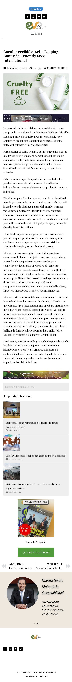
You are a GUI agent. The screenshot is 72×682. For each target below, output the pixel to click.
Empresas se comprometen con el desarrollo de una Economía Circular (32, 424)
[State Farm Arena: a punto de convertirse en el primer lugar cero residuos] (11, 471)
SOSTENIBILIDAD (57, 68)
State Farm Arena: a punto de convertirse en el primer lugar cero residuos (33, 486)
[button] (36, 33)
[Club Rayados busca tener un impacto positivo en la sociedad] (11, 442)
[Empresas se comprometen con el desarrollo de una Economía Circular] (11, 409)
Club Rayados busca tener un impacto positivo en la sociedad (35, 455)
